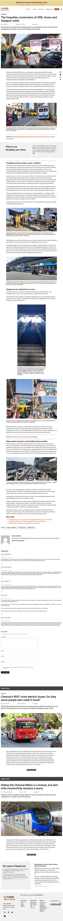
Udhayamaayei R (7, 792)
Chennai (3, 693)
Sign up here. (39, 895)
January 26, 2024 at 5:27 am (6, 598)
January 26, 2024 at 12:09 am (6, 570)
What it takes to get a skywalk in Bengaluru (25, 436)
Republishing (42, 906)
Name (2, 650)
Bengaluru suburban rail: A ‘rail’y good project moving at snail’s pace (27, 521)
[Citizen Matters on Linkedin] (12, 912)
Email (2, 656)
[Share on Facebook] (60, 79)
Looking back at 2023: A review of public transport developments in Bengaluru (30, 519)
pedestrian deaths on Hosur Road (20, 176)
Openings (23, 906)
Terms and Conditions (42, 904)
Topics (34, 9)
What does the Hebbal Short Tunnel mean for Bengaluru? (31, 4)
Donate (57, 9)
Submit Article (49, 9)
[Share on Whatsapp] (60, 77)
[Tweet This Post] (60, 74)
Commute (35, 24)
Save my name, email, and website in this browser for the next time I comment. (18, 668)
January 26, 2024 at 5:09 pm (6, 620)
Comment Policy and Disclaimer (43, 908)
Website (3, 661)
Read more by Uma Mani (18, 540)
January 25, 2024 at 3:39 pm (6, 557)
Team (22, 903)
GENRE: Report (31, 527)
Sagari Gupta (6, 703)
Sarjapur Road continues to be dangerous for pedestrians (24, 523)
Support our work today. (20, 878)
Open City (32, 907)
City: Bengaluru (21, 527)
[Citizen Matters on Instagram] (4, 912)
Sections (41, 9)
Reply (2, 563)
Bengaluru (4, 14)
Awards (22, 905)
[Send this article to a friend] (60, 72)
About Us (23, 902)
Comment (4, 637)
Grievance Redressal (42, 910)
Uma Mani (6, 24)
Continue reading (31, 770)
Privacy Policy (43, 902)
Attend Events (33, 903)
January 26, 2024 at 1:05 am (6, 584)
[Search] (61, 9)
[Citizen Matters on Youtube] (4, 916)
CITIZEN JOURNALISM (11, 527)
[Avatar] (5, 539)
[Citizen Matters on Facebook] (8, 912)
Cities (27, 9)
